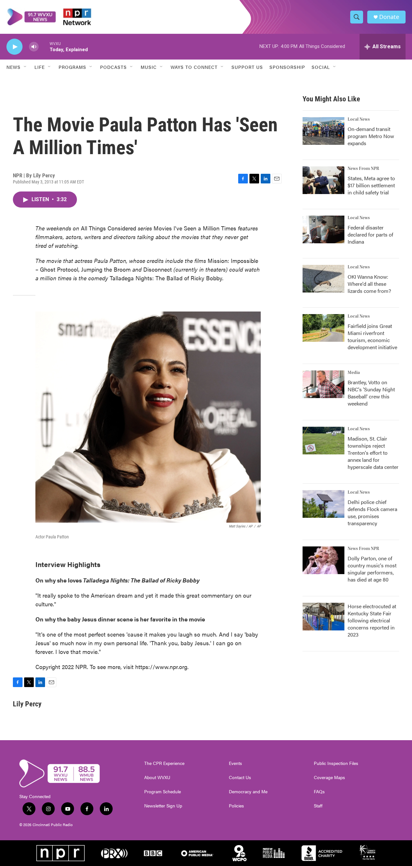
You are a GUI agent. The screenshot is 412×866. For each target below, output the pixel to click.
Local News (359, 119)
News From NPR (363, 168)
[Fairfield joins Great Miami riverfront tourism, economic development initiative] (323, 328)
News (13, 67)
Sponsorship (287, 67)
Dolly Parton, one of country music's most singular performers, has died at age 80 (372, 568)
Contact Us (240, 777)
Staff (318, 805)
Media (354, 372)
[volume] (33, 47)
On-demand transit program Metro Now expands (371, 136)
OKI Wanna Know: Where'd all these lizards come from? (369, 283)
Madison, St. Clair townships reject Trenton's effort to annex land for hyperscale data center (373, 452)
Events (235, 763)
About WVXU (157, 777)
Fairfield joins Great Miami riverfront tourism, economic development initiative (372, 336)
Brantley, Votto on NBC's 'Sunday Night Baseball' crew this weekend (371, 392)
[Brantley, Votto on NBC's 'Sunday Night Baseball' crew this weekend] (323, 384)
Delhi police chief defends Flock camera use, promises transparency (372, 512)
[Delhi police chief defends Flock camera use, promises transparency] (323, 504)
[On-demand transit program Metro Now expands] (323, 131)
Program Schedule (162, 791)
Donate (389, 17)
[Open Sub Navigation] (25, 67)
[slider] (44, 46)
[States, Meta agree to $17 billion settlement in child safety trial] (323, 180)
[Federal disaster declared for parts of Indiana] (323, 229)
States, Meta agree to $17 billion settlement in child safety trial (371, 185)
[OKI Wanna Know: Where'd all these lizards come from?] (323, 279)
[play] (14, 47)
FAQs (319, 791)
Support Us (247, 67)
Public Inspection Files (336, 763)
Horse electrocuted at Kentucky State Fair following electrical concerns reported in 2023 (372, 620)
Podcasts (113, 67)
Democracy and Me (248, 791)
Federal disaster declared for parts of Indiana (370, 234)
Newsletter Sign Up (163, 805)
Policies (236, 805)
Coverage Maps (329, 777)
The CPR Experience (164, 763)
